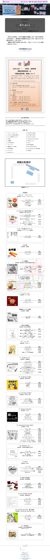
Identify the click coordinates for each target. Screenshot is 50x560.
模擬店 (30, 1)
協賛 (32, 1)
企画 (21, 1)
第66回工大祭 (45, 1)
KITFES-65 (7, 1)
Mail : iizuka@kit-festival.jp (25, 555)
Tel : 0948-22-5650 (25, 556)
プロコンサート (25, 1)
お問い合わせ (40, 1)
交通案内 (35, 1)
